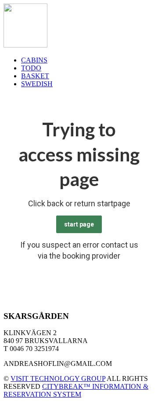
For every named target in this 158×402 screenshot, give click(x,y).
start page (79, 224)
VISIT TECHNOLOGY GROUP (58, 378)
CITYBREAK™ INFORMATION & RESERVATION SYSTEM (76, 390)
